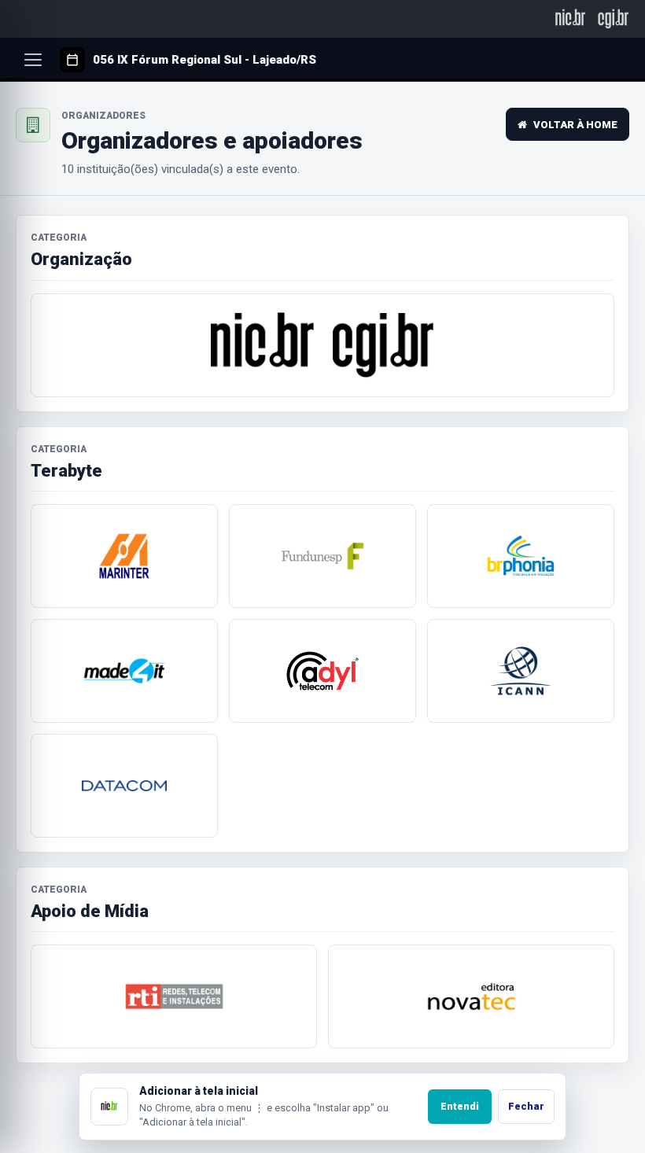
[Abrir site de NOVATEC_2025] (471, 996)
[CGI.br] (613, 18)
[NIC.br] (571, 18)
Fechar (526, 1106)
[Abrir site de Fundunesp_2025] (322, 556)
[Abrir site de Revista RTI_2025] (174, 996)
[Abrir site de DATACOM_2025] (124, 786)
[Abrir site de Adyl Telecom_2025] (322, 671)
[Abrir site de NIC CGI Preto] (322, 345)
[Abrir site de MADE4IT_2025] (124, 671)
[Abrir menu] (33, 59)
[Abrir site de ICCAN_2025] (520, 671)
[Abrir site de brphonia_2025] (520, 556)
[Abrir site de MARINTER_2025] (124, 556)
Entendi (459, 1106)
